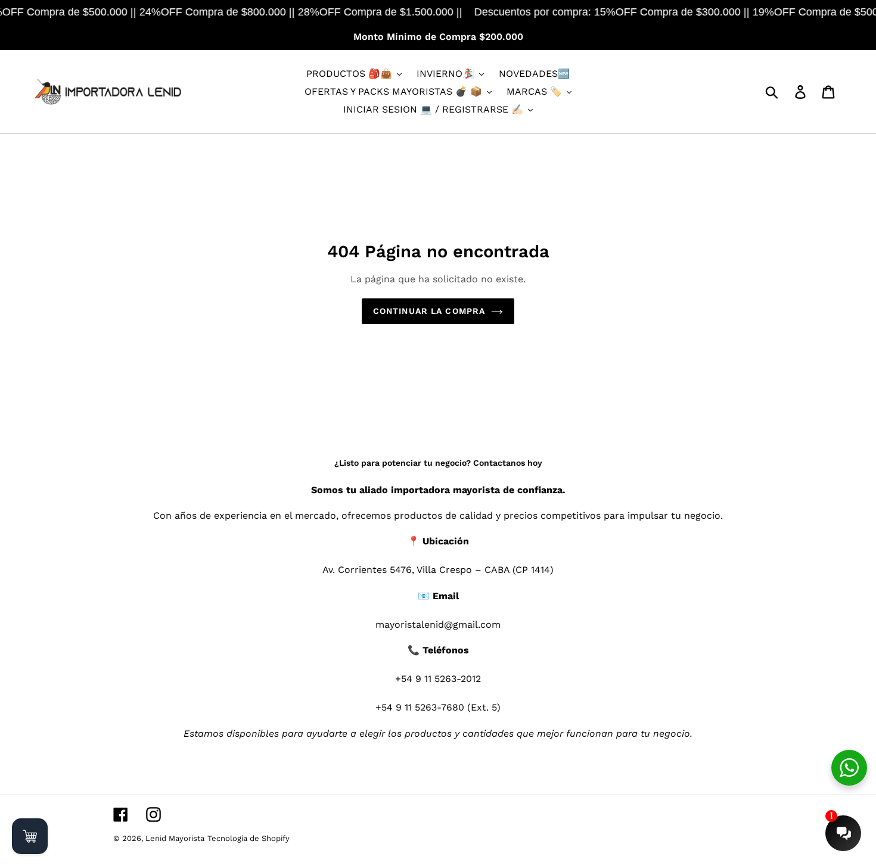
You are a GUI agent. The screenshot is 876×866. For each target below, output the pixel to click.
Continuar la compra (429, 311)
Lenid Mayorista (174, 838)
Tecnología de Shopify (248, 838)
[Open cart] (30, 836)
